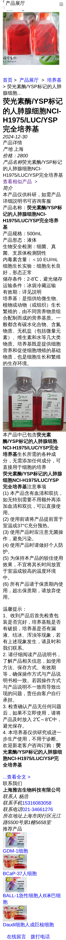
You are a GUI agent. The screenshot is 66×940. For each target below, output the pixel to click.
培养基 (54, 80)
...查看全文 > (16, 777)
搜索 (23, 10)
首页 (7, 80)
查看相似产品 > (20, 181)
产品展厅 (29, 80)
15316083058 (36, 803)
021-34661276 (37, 809)
